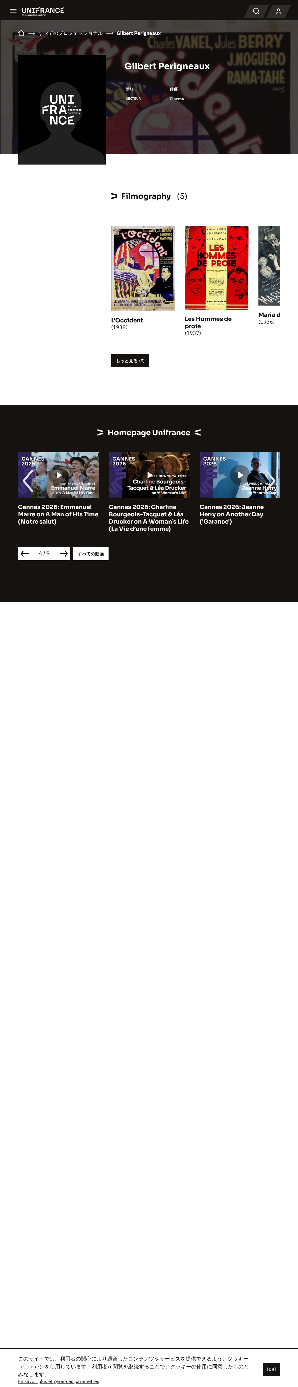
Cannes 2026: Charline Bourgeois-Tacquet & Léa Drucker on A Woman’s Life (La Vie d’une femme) (149, 518)
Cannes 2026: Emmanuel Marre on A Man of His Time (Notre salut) (58, 514)
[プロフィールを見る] (278, 11)
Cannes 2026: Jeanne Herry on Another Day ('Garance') (232, 514)
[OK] (271, 1369)
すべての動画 (91, 553)
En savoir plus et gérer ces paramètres (58, 1381)
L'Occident (127, 320)
